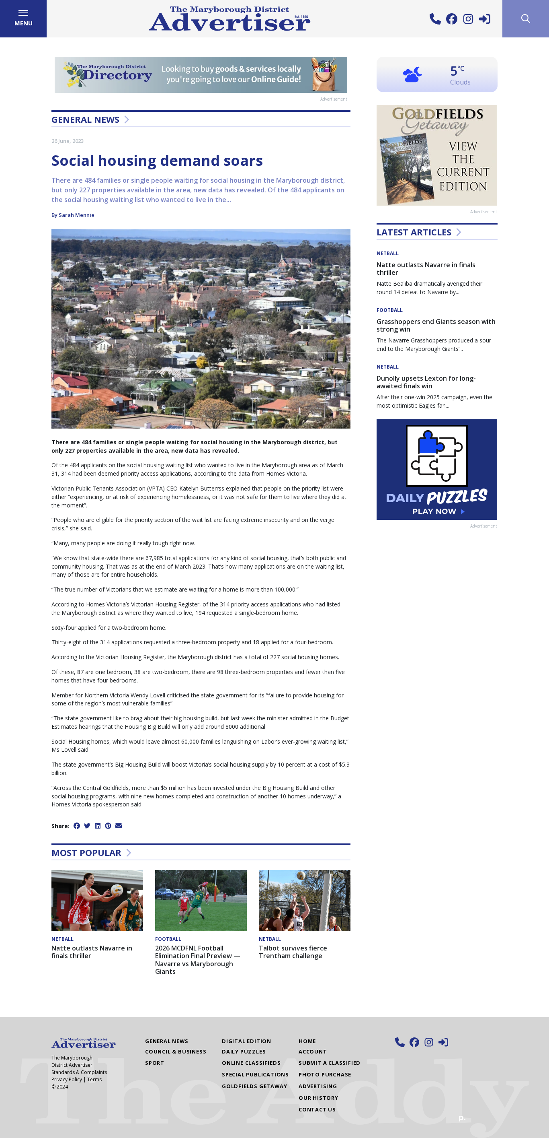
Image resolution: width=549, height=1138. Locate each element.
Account (313, 1051)
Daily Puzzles (244, 1051)
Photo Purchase (325, 1074)
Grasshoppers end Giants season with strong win (436, 325)
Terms (94, 1079)
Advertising (318, 1086)
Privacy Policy (66, 1079)
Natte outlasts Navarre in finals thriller (91, 952)
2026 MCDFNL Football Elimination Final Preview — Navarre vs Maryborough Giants (197, 960)
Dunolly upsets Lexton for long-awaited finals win (426, 382)
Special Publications (255, 1074)
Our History (318, 1097)
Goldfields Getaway (254, 1086)
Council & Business (175, 1051)
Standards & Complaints (79, 1072)
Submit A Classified (330, 1062)
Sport (154, 1062)
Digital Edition (246, 1041)
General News (85, 119)
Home (307, 1041)
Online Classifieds (251, 1062)
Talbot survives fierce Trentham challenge (293, 952)
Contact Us (317, 1109)
